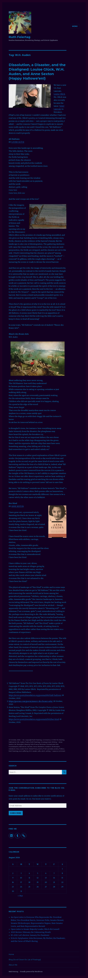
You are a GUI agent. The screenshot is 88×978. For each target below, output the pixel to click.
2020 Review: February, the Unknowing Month (31, 932)
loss (17, 749)
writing (48, 751)
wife (39, 751)
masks (22, 742)
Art (23, 740)
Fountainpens (13, 746)
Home (11, 954)
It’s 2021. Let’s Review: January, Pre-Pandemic (30, 935)
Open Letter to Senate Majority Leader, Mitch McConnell (35, 929)
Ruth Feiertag (19, 37)
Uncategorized (45, 742)
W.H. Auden (33, 751)
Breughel (20, 744)
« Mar (20, 896)
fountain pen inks (52, 744)
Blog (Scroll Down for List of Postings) (25, 960)
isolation (48, 746)
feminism (43, 744)
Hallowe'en (13, 742)
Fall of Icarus (34, 744)
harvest (29, 746)
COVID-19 (54, 740)
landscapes (56, 746)
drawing (27, 744)
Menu (75, 26)
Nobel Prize (33, 749)
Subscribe (15, 813)
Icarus (35, 746)
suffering (25, 751)
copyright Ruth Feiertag (33, 740)
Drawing (61, 740)
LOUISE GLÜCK (17, 142)
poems (40, 749)
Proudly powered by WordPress (31, 972)
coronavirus (46, 740)
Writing (54, 742)
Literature (12, 749)
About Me (13, 965)
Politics (61, 749)
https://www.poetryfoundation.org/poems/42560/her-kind (34, 719)
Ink (18, 742)
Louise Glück (59, 94)
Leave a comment (58, 751)
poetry (56, 749)
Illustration (41, 746)
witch (43, 751)
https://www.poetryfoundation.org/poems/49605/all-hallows (35, 695)
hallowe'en (23, 746)
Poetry (27, 742)
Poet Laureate (48, 749)
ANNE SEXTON (17, 506)
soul (20, 751)
